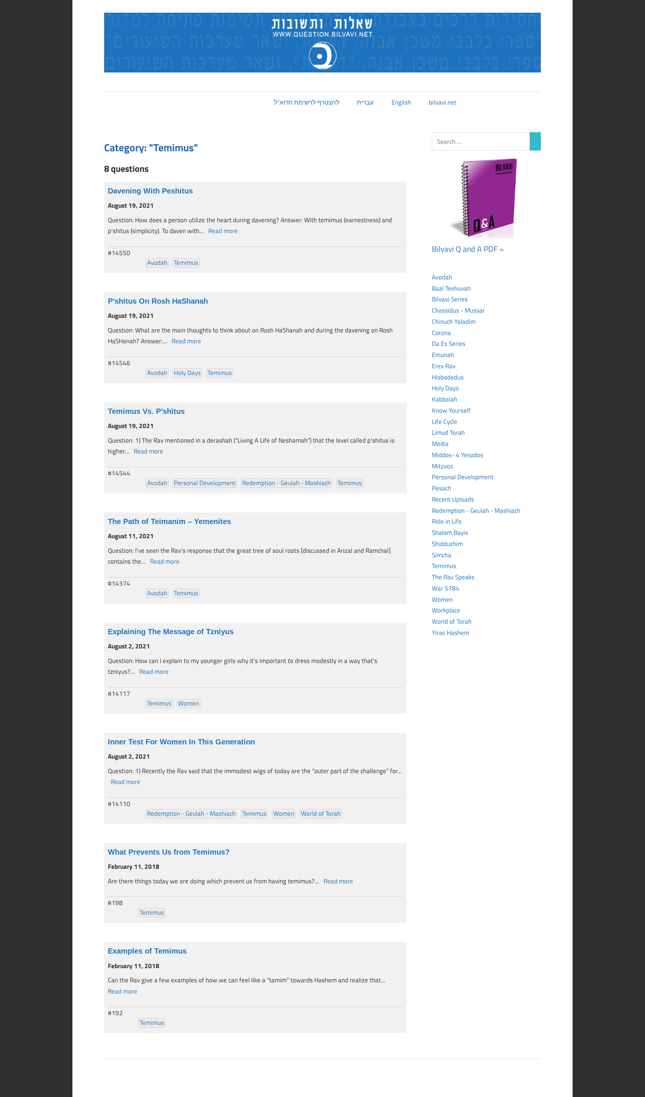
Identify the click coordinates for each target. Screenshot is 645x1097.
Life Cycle (444, 422)
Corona (441, 333)
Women (188, 703)
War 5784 (445, 588)
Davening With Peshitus (150, 191)
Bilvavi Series (450, 299)
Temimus (186, 262)
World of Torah (320, 813)
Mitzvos (442, 466)
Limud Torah (448, 432)
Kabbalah (444, 399)
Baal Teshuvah (451, 288)
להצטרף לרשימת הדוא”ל (306, 102)
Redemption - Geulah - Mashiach (286, 483)
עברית (365, 102)
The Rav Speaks (453, 577)
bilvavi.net (443, 102)
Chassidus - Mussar (458, 310)
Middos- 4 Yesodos (457, 455)
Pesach (441, 488)
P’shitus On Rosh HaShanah (158, 301)
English (401, 102)
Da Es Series (448, 343)
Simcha (441, 555)
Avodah (157, 262)
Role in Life (447, 521)
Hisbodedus (448, 377)
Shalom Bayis (450, 532)
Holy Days (187, 373)
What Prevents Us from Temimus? (169, 852)
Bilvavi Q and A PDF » (468, 249)
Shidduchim (447, 544)
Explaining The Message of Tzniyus (171, 631)
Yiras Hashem (450, 633)
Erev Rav (443, 366)
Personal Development (205, 483)
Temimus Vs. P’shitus (146, 411)
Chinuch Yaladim (454, 321)
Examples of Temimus (147, 951)
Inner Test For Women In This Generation (181, 742)
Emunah (443, 355)
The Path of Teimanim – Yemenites (169, 521)
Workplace (446, 610)
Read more (223, 231)
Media (440, 444)
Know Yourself (451, 410)
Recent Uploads (453, 499)
